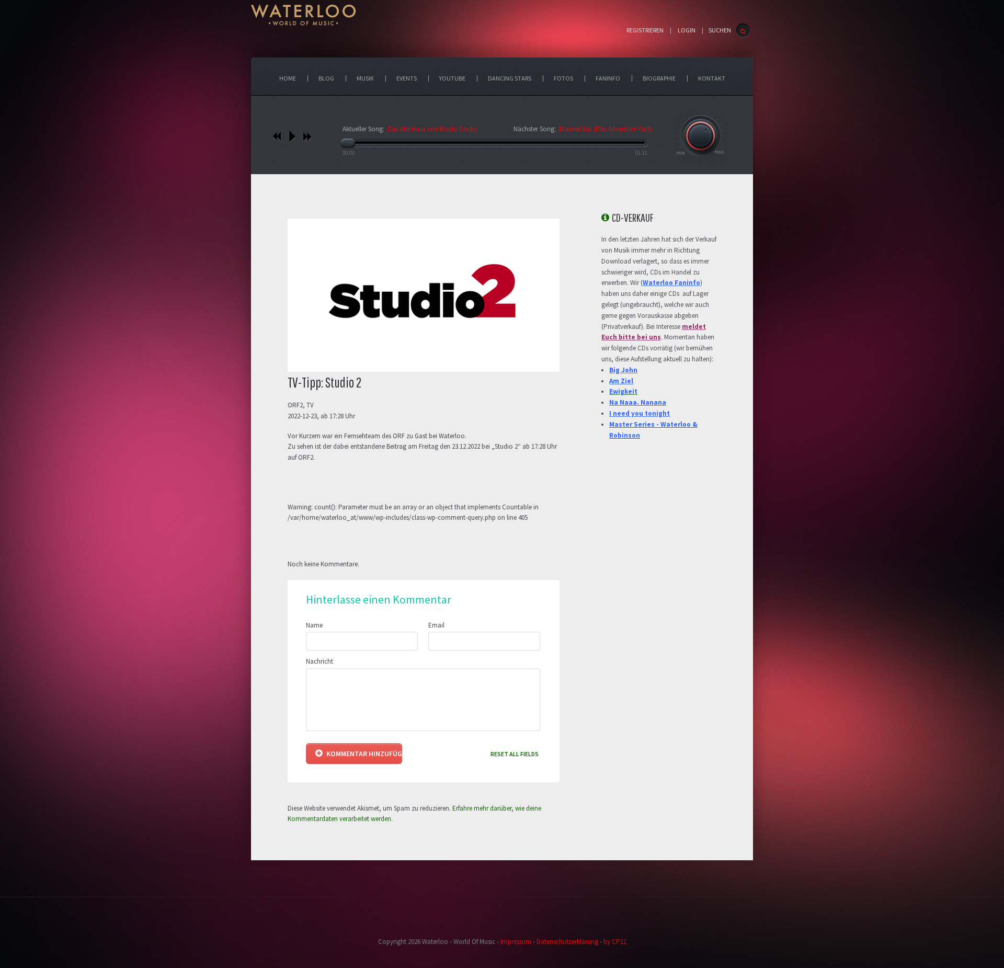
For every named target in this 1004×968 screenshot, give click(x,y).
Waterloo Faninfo (671, 282)
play (292, 136)
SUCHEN (720, 30)
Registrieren (645, 30)
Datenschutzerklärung (567, 941)
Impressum (515, 941)
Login (686, 30)
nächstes (307, 136)
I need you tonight (639, 413)
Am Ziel (621, 381)
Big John (623, 370)
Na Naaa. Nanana (637, 402)
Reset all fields (514, 754)
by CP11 (614, 941)
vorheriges (277, 136)
